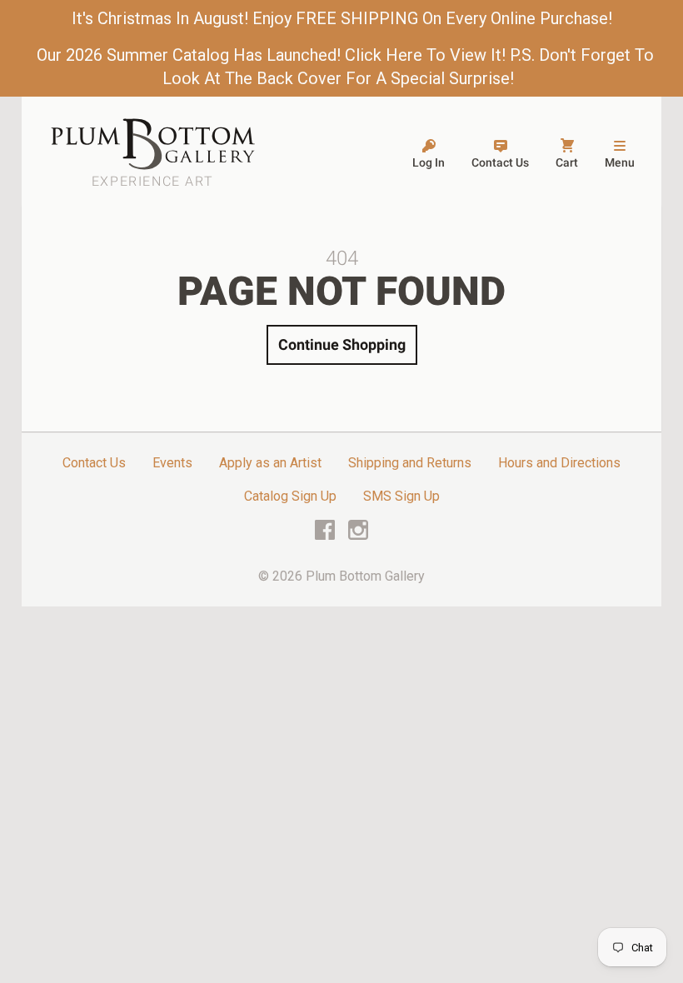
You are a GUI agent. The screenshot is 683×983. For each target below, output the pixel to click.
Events (172, 463)
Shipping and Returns (409, 463)
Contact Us (94, 463)
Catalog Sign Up (290, 496)
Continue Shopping (342, 344)
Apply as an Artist (270, 463)
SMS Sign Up (401, 496)
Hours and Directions (559, 463)
